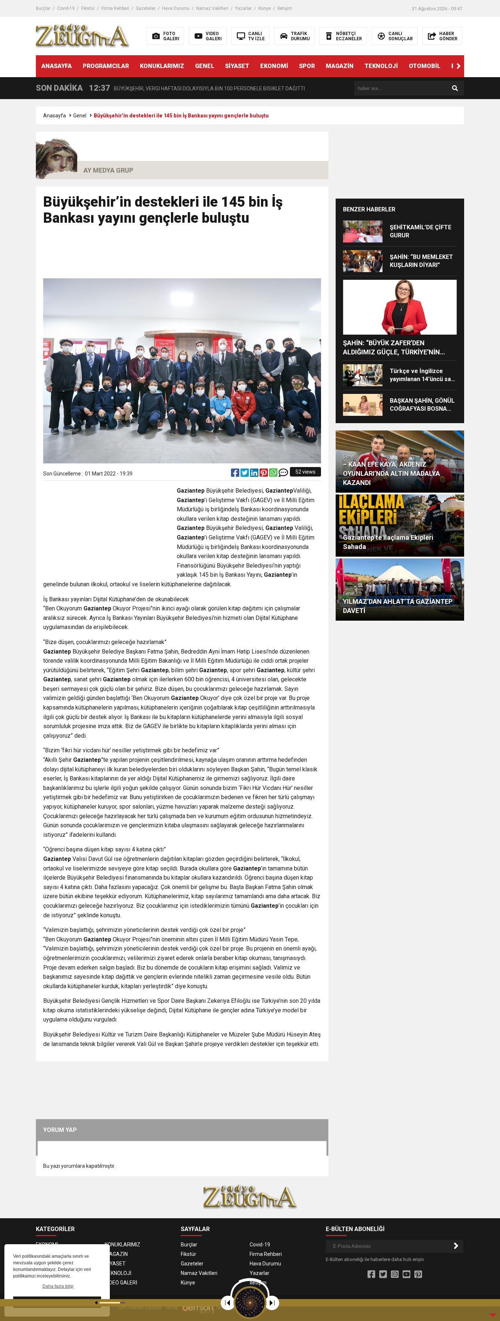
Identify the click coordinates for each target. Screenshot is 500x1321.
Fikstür (88, 8)
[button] (458, 66)
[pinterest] (264, 474)
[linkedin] (255, 474)
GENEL (204, 66)
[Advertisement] (182, 255)
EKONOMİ (274, 66)
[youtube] (406, 1274)
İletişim (284, 8)
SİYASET (237, 66)
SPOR (307, 66)
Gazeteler (146, 8)
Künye (264, 8)
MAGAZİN (340, 66)
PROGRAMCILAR (106, 66)
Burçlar (43, 8)
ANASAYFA (56, 66)
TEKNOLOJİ (381, 66)
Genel (79, 115)
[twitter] (245, 474)
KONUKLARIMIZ (162, 66)
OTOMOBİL (424, 66)
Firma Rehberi (115, 8)
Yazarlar (243, 8)
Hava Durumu (176, 8)
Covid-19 (66, 8)
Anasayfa (54, 115)
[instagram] (395, 1274)
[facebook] (235, 474)
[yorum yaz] (283, 474)
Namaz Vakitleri (212, 8)
